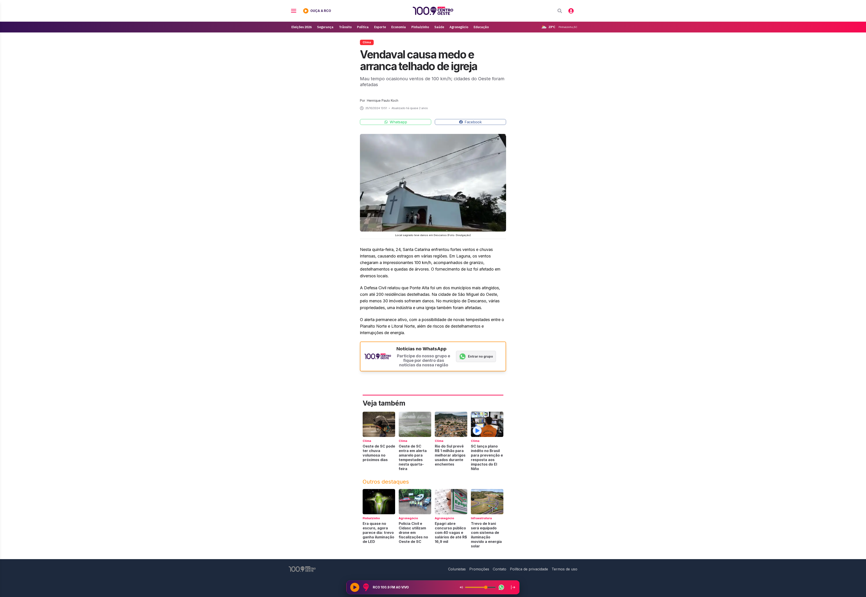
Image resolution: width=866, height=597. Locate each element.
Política (363, 27)
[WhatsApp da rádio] (501, 587)
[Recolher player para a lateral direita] (513, 587)
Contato (499, 569)
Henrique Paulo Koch (382, 100)
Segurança (325, 27)
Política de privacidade (529, 569)
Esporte (380, 27)
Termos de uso (564, 569)
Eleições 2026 (301, 27)
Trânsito (345, 27)
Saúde (439, 27)
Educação (481, 27)
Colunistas (457, 569)
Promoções (479, 569)
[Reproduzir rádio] (354, 587)
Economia (398, 27)
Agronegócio (458, 27)
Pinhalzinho (420, 27)
